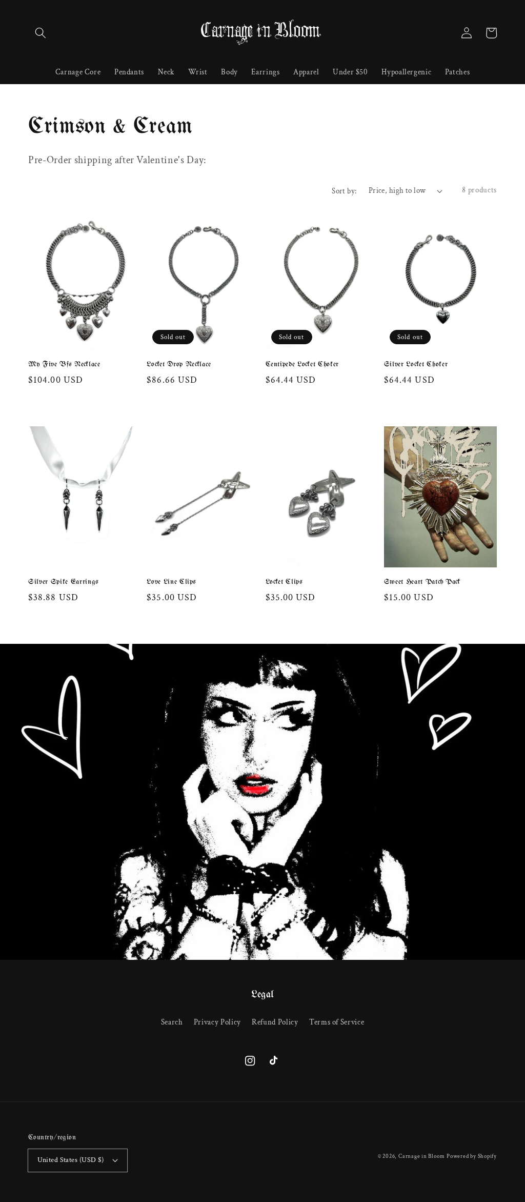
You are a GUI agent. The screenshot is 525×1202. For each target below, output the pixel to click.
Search (172, 1022)
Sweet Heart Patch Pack (422, 582)
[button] (40, 33)
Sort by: (344, 191)
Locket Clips (284, 582)
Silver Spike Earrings (63, 582)
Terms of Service (337, 1022)
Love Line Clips (171, 582)
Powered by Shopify (472, 1156)
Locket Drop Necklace (179, 364)
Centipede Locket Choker (302, 364)
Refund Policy (275, 1022)
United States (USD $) (70, 1160)
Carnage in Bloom (421, 1156)
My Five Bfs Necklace (64, 364)
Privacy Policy (217, 1022)
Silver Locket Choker (416, 364)
